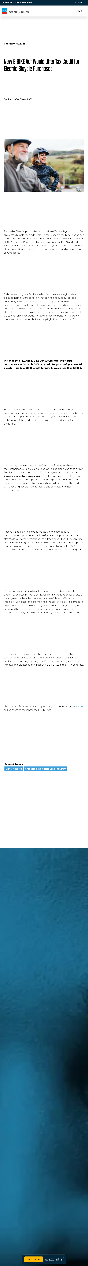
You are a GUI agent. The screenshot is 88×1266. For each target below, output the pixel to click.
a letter (80, 706)
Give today (33, 1259)
